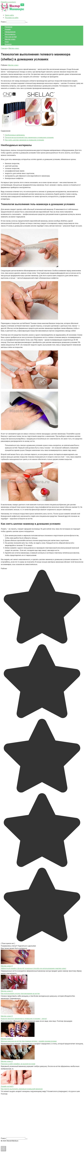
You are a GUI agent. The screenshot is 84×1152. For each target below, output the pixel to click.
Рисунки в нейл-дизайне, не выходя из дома (18, 1064)
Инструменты (10, 34)
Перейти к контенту (8, 2)
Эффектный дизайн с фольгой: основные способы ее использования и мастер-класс (33, 968)
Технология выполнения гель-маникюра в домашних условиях (29, 137)
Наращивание (10, 32)
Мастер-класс (10, 39)
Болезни (8, 44)
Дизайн (8, 29)
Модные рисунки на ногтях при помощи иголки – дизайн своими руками (29, 1041)
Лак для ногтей (10, 37)
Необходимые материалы (15, 135)
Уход (7, 42)
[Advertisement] (42, 1115)
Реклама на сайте (11, 18)
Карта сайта (9, 15)
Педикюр (8, 27)
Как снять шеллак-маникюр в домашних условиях (24, 140)
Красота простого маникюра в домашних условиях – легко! (24, 1019)
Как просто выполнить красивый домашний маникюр (22, 1089)
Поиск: (3, 22)
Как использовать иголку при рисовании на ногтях (20, 994)
